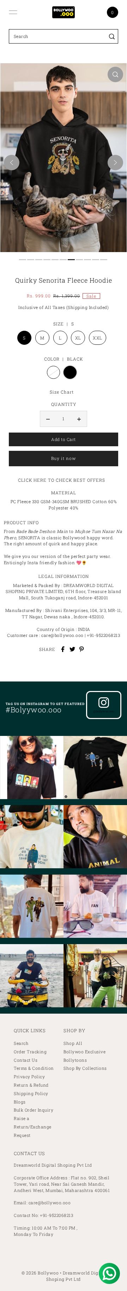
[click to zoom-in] (115, 74)
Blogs (20, 1102)
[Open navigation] (13, 12)
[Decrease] (48, 419)
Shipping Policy (31, 1093)
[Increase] (79, 419)
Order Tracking (30, 1051)
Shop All (73, 1043)
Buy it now (63, 458)
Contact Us (25, 1060)
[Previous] (11, 162)
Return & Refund (31, 1085)
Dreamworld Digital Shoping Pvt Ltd (75, 1276)
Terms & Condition (34, 1068)
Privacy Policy (29, 1076)
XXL (97, 338)
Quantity (63, 404)
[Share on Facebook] (63, 649)
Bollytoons (75, 1060)
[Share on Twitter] (72, 649)
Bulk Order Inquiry (33, 1110)
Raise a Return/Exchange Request (33, 1127)
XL (78, 338)
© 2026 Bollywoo (40, 1273)
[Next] (115, 162)
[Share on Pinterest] (81, 649)
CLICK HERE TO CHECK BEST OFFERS (61, 480)
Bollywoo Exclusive (84, 1051)
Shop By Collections (85, 1068)
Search (21, 1043)
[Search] (112, 36)
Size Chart (62, 392)
